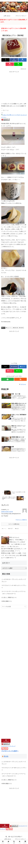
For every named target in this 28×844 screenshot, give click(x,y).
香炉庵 (22, 327)
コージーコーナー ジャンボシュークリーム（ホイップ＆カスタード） (14, 592)
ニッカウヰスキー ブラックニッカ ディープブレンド (14, 580)
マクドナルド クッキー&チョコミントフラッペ (14, 586)
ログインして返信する (22, 519)
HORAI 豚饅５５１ (7, 601)
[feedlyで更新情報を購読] (7, 379)
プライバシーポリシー (20, 839)
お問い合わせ (7, 839)
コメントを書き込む (14, 524)
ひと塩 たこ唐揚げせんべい (9, 597)
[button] (25, 606)
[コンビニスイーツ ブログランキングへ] (5, 119)
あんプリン (9, 327)
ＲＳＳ (6, 756)
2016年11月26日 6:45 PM (7, 511)
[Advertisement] (14, 87)
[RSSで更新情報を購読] (20, 379)
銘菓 (4, 327)
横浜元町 (16, 327)
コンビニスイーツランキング (8, 746)
